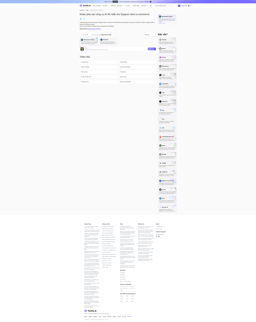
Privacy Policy (159, 228)
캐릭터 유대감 (123, 76)
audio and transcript (106, 243)
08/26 (121, 296)
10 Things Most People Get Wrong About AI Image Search (127, 236)
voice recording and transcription (109, 256)
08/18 (121, 298)
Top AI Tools (122, 279)
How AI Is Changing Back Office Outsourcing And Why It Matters (127, 248)
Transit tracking (123, 62)
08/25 (127, 296)
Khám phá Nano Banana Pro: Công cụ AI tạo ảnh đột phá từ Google (145, 242)
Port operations (84, 62)
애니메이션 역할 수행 (86, 76)
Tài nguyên (122, 272)
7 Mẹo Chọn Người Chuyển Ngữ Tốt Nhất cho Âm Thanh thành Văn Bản (92, 260)
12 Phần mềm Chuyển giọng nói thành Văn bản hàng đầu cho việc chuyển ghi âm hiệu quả (91, 293)
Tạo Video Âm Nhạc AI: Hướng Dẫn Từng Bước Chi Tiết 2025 (145, 252)
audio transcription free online (108, 239)
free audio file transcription (107, 230)
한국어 (100, 316)
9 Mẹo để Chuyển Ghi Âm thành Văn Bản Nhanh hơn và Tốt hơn (92, 252)
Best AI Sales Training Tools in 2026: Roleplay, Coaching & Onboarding (128, 266)
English (85, 316)
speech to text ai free (106, 265)
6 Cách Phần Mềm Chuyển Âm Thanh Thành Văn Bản (90, 277)
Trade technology (85, 66)
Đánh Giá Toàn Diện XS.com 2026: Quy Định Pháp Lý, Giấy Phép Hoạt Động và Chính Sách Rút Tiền (145, 231)
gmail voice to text (106, 260)
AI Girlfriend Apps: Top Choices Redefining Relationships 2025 (126, 240)
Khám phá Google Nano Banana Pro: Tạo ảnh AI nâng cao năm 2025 (146, 239)
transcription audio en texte (108, 226)
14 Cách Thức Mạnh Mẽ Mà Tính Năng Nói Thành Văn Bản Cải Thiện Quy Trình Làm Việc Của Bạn (91, 288)
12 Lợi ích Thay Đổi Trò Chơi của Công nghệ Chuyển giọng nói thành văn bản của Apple (91, 298)
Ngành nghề (136, 5)
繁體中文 (95, 316)
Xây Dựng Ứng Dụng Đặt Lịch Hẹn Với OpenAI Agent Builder (145, 256)
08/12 (121, 301)
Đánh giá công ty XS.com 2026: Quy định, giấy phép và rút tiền (145, 227)
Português (109, 316)
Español (114, 316)
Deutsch (119, 316)
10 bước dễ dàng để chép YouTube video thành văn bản (91, 306)
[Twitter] (156, 236)
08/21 (132, 296)
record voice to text (106, 252)
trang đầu (82, 10)
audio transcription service (107, 235)
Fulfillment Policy (159, 226)
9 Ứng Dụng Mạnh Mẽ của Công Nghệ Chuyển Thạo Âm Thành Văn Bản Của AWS (91, 302)
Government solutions (125, 66)
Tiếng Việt (129, 316)
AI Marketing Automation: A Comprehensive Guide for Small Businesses (127, 228)
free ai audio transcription (107, 233)
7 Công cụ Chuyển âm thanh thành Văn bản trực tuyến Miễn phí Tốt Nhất (91, 248)
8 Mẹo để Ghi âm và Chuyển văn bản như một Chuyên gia (91, 280)
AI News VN (122, 275)
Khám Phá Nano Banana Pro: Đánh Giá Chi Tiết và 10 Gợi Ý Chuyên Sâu (146, 235)
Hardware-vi (122, 277)
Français (124, 316)
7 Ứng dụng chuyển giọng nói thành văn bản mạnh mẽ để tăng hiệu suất (92, 230)
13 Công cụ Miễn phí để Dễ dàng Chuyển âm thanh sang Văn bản (91, 239)
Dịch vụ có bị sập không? (125, 281)
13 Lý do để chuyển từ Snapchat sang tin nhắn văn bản (91, 227)
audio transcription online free (108, 237)
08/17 (127, 298)
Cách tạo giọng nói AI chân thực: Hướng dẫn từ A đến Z (145, 246)
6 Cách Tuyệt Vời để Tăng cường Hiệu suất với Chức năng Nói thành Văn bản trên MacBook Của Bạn (91, 273)
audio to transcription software (108, 241)
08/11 (127, 301)
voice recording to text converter (109, 248)
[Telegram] (159, 236)
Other (121, 290)
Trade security (84, 71)
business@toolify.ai (160, 234)
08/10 (132, 301)
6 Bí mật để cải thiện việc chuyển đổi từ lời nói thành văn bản (92, 268)
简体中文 (90, 316)
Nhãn (87, 10)
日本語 (104, 316)
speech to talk (105, 267)
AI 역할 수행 (123, 71)
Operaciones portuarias (125, 81)
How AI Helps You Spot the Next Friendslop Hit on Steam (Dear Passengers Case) (127, 253)
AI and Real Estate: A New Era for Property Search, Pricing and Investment (127, 262)
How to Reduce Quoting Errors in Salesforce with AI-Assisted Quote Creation (127, 244)
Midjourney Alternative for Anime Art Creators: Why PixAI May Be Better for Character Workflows (127, 233)
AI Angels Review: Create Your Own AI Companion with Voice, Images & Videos (127, 258)
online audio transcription (107, 228)
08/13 (132, 298)
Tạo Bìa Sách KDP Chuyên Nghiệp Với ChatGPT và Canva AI (145, 259)
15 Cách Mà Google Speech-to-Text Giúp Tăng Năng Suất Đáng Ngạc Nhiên (91, 243)
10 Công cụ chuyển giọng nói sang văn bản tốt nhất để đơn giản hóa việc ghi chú (91, 235)
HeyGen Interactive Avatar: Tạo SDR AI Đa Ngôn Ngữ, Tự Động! (145, 249)
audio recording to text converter (109, 254)
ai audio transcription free (107, 245)
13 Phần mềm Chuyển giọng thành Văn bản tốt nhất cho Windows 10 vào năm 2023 (91, 256)
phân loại (113, 5)
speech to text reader (106, 263)
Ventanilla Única (85, 81)
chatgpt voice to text (106, 258)
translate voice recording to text (108, 250)
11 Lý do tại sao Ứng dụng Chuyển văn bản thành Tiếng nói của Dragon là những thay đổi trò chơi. (92, 264)
